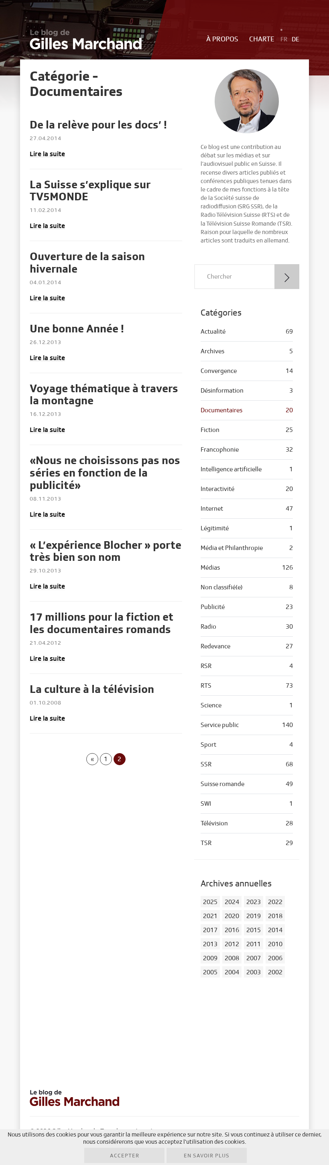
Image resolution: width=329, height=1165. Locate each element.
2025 (210, 902)
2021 (210, 916)
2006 (275, 958)
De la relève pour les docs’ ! (98, 125)
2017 (210, 930)
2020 (232, 916)
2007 (253, 958)
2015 (253, 930)
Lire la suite (47, 154)
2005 (210, 972)
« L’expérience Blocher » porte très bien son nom (105, 551)
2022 (275, 902)
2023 (253, 902)
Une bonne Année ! (77, 329)
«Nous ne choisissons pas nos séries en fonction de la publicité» (105, 473)
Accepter (124, 1156)
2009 (210, 958)
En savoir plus (206, 1156)
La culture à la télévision (92, 689)
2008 (232, 958)
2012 (232, 944)
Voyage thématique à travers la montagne (104, 395)
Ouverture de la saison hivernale (87, 263)
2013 (210, 944)
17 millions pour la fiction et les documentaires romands (101, 623)
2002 (275, 972)
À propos (222, 39)
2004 (232, 972)
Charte (261, 39)
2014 (275, 930)
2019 (253, 916)
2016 (232, 930)
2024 (232, 902)
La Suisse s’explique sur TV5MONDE (90, 191)
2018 (275, 916)
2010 (275, 944)
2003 (253, 972)
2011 (253, 944)
